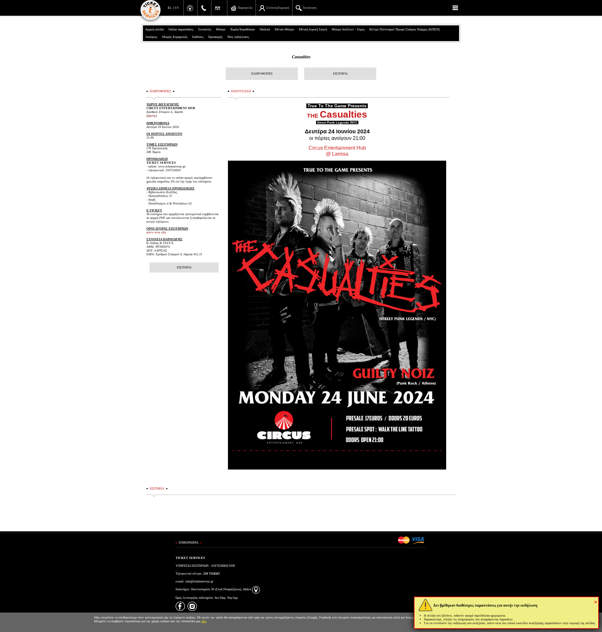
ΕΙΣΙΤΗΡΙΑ (340, 73)
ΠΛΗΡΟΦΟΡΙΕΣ (262, 73)
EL (170, 7)
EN (177, 7)
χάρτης (151, 115)
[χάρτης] (256, 589)
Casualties (301, 57)
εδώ (203, 621)
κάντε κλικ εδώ (156, 232)
